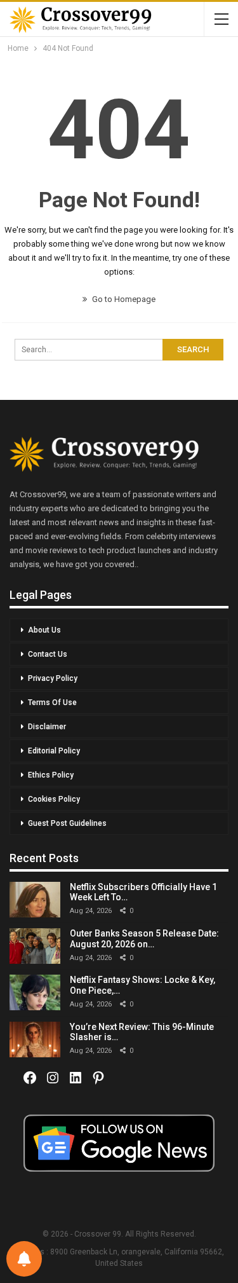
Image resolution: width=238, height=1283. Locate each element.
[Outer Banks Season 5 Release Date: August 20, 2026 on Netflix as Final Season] (35, 946)
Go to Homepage (122, 299)
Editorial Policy (54, 750)
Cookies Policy (54, 799)
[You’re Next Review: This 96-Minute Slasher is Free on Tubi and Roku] (35, 1039)
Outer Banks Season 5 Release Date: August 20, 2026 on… (144, 938)
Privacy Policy (52, 678)
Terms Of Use (52, 702)
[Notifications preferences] (24, 1259)
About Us (44, 630)
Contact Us (47, 654)
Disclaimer (47, 726)
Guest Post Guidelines (67, 823)
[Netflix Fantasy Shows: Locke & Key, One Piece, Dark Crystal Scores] (35, 992)
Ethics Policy (51, 775)
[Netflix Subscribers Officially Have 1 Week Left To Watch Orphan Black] (35, 899)
